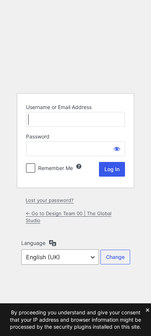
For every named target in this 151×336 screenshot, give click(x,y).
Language (33, 243)
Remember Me (55, 168)
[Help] (78, 166)
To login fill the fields (75, 69)
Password (37, 136)
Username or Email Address (59, 107)
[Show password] (117, 148)
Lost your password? (50, 200)
